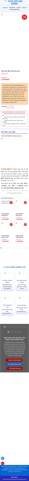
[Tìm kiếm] (27, 2)
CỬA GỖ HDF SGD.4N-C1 (19, 214)
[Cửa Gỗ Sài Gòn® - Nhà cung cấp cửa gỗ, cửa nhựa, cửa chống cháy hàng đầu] (14, 2)
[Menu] (2, 2)
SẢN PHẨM (12, 7)
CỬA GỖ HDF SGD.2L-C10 (5, 236)
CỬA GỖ (18, 7)
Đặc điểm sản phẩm (8, 132)
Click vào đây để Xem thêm (14, 193)
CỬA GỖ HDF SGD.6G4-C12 (19, 236)
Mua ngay (14, 477)
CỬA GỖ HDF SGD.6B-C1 (5, 214)
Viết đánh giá (4, 73)
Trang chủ (5, 7)
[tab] (14, 132)
